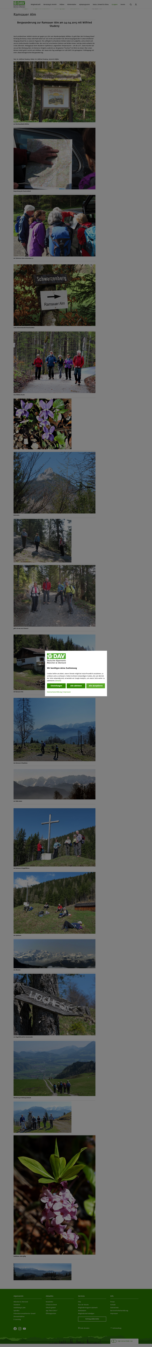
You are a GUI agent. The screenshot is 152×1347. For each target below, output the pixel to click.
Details (58, 681)
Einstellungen (56, 686)
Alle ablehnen (76, 686)
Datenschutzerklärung (54, 692)
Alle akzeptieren (96, 686)
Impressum (67, 692)
